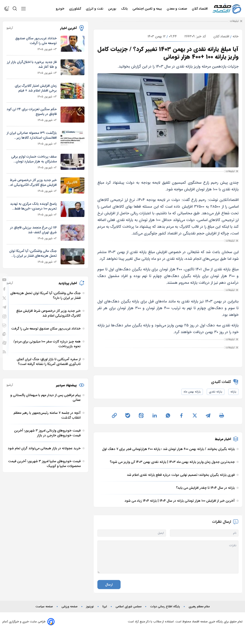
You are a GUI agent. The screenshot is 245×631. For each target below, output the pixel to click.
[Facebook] (4, 289)
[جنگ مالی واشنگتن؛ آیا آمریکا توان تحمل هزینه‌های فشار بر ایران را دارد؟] (72, 256)
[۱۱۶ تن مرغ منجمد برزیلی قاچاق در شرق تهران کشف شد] (72, 233)
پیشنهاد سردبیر (66, 385)
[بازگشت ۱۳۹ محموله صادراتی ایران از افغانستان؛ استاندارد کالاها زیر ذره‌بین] (72, 138)
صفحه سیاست (44, 606)
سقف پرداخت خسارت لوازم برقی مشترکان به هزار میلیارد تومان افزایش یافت (34, 159)
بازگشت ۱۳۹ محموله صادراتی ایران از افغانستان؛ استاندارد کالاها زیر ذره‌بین (32, 135)
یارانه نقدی (215, 391)
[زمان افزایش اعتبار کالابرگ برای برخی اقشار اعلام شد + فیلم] (72, 91)
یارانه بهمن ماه (192, 391)
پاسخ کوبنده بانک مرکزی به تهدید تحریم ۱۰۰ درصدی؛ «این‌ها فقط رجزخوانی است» (33, 206)
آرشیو (9, 28)
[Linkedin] (154, 415)
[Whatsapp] (168, 415)
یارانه (233, 391)
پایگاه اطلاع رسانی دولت (165, 606)
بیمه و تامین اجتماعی (148, 8)
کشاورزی (75, 8)
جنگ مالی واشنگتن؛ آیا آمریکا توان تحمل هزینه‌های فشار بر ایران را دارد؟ (33, 253)
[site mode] (7, 8)
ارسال (109, 584)
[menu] (23, 8)
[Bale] (4, 325)
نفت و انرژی (95, 8)
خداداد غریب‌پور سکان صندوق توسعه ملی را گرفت (36, 40)
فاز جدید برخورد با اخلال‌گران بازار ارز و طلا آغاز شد (32, 64)
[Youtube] (4, 279)
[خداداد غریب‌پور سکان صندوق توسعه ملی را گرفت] (72, 44)
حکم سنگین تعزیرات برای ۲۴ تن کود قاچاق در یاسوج (32, 111)
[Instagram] (4, 316)
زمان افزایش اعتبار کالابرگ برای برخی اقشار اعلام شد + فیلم (36, 88)
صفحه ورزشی (69, 606)
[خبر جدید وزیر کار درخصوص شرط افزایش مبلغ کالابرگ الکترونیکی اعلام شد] (72, 185)
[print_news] (221, 415)
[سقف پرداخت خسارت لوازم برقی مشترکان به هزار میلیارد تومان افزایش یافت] (72, 162)
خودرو (60, 8)
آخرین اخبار (68, 28)
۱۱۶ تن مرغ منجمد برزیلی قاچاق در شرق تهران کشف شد (33, 230)
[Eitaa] (4, 334)
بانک (125, 8)
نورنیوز (90, 606)
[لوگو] (226, 9)
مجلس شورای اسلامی (128, 606)
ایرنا (104, 606)
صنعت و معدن (177, 8)
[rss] (4, 352)
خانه (236, 36)
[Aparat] (4, 343)
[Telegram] (4, 307)
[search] (14, 8)
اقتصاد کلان (200, 8)
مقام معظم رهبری (199, 606)
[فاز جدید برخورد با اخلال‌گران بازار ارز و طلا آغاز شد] (72, 67)
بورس (112, 8)
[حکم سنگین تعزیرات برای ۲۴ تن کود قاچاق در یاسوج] (72, 115)
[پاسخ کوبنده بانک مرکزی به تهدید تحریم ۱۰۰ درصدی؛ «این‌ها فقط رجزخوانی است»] (72, 209)
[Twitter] (4, 298)
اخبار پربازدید (67, 283)
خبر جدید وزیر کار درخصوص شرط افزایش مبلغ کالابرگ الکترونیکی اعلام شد (31, 182)
